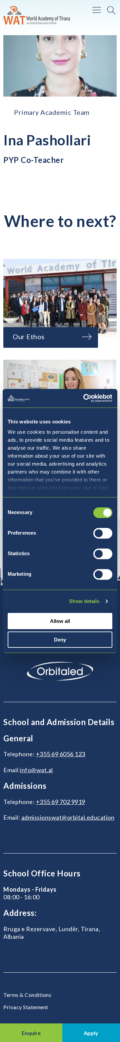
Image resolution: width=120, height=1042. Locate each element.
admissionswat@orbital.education (68, 817)
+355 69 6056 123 (60, 754)
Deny (60, 639)
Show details (84, 601)
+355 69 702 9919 (60, 801)
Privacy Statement (25, 1007)
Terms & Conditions (27, 995)
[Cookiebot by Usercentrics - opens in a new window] (84, 398)
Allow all (60, 621)
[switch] (102, 533)
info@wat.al (36, 770)
